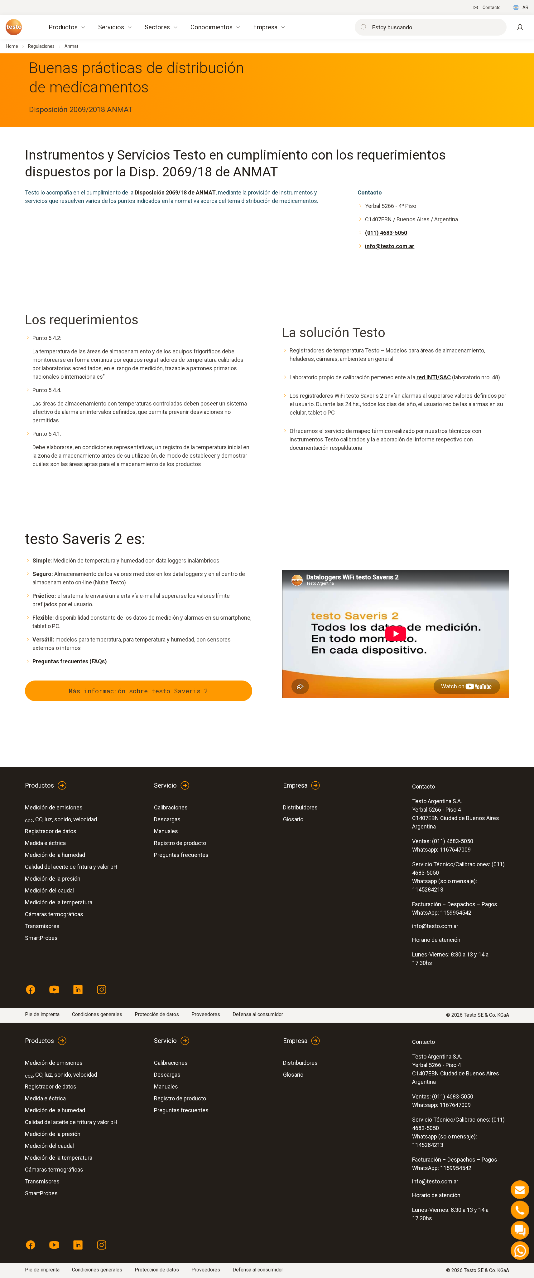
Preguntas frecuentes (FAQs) (69, 661)
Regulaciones (41, 46)
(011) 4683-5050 (386, 232)
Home (12, 46)
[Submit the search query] (362, 27)
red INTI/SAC (433, 377)
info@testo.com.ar (389, 246)
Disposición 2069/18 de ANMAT (175, 192)
